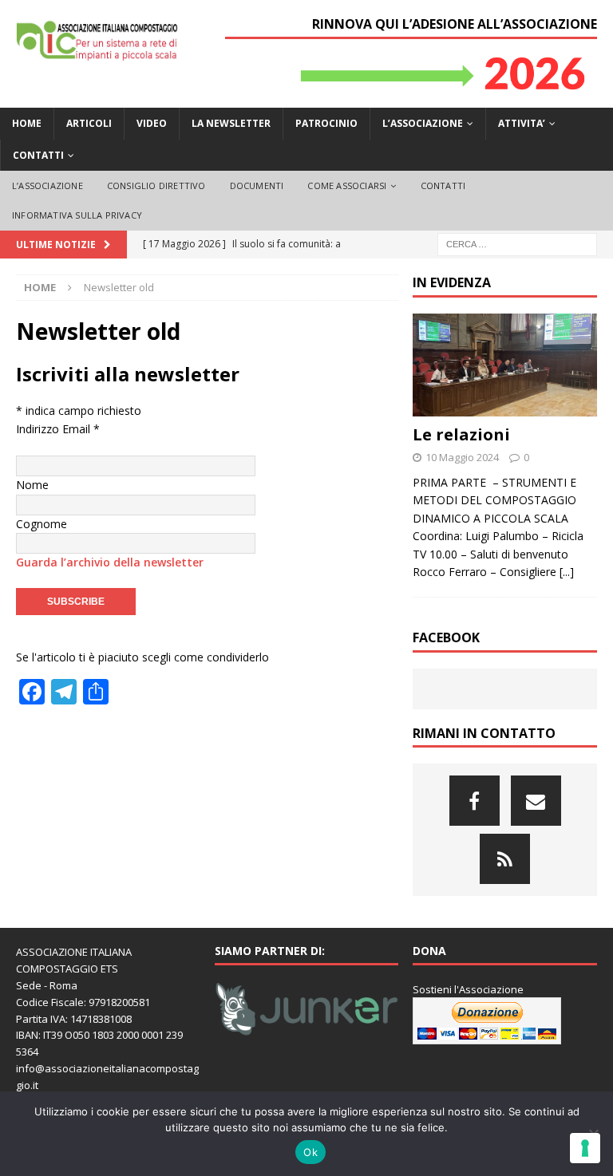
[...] (567, 571)
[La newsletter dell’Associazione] (505, 859)
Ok (310, 1152)
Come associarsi (346, 185)
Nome (32, 484)
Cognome (41, 523)
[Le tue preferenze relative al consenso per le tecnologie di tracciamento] (585, 1148)
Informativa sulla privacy (77, 215)
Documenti (257, 185)
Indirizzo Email (58, 428)
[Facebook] (474, 800)
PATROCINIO (326, 123)
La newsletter (231, 123)
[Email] (536, 800)
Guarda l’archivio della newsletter (110, 562)
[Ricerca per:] (517, 243)
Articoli (89, 123)
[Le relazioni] (504, 365)
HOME (27, 123)
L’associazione (422, 123)
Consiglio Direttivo (156, 185)
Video (151, 123)
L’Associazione (47, 185)
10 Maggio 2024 (462, 457)
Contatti (38, 155)
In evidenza (452, 282)
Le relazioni (461, 434)
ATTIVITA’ (521, 123)
